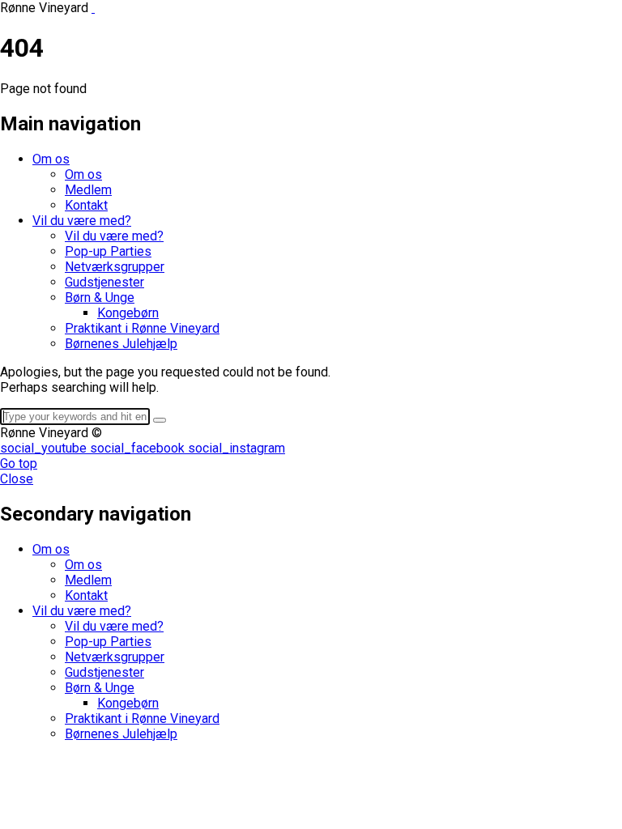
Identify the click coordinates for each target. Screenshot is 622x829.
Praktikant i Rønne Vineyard (142, 328)
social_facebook (139, 448)
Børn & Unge (99, 297)
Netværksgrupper (114, 266)
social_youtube (45, 448)
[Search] (159, 420)
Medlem (88, 190)
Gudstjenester (104, 282)
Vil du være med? (81, 220)
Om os (51, 159)
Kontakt (86, 205)
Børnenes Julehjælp (121, 343)
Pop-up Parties (108, 251)
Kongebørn (128, 313)
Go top (18, 463)
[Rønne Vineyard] (93, 7)
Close (16, 479)
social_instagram (236, 448)
